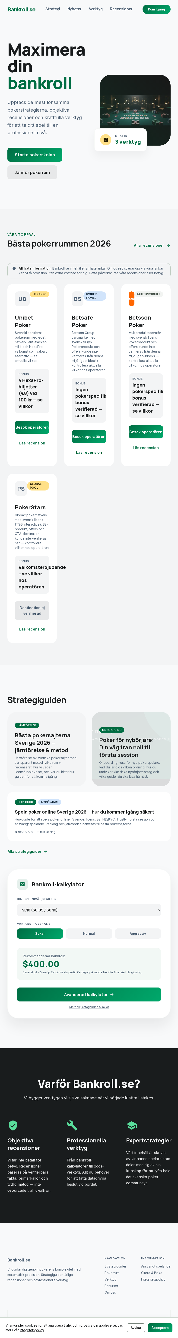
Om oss (110, 1292)
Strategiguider (115, 1266)
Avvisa (136, 1328)
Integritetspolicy (153, 1279)
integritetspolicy (32, 1330)
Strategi (52, 8)
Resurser (111, 1286)
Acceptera (160, 1328)
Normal (89, 933)
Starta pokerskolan (35, 154)
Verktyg (95, 8)
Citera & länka (151, 1273)
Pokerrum (112, 1273)
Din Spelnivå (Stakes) (36, 899)
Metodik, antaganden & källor (89, 1007)
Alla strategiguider (24, 851)
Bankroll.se (21, 9)
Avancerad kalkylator (86, 994)
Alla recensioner (149, 245)
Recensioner (121, 8)
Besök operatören (32, 427)
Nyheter (74, 8)
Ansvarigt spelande (156, 1266)
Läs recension (32, 443)
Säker (40, 933)
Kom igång (156, 9)
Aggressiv (138, 933)
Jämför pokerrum (32, 172)
